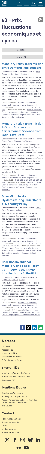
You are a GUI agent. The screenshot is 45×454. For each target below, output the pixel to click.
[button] (22, 327)
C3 (18, 180)
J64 (18, 246)
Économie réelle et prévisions (13, 117)
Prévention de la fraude (12, 360)
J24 (11, 246)
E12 (21, 107)
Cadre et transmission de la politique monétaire (20, 112)
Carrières (6, 346)
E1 (18, 107)
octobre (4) (21, 57)
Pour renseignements (11, 419)
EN (33, 3)
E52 (3, 109)
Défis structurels (8, 248)
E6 (32, 307)
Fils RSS (5, 425)
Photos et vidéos (9, 353)
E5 (39, 107)
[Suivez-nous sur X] (7, 441)
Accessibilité (7, 350)
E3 (32, 107)
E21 (21, 243)
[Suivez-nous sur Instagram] (23, 441)
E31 (35, 107)
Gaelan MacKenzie (22, 74)
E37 (37, 180)
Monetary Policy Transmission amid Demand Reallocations (22, 66)
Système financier (8, 187)
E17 (30, 180)
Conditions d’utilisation (12, 393)
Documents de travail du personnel (23, 105)
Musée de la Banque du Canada (16, 373)
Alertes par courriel (10, 422)
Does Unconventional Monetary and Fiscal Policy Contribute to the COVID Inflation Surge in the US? (20, 267)
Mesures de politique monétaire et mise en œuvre (21, 314)
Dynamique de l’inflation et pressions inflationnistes (21, 114)
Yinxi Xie (15, 279)
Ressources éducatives (12, 356)
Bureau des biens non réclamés (16, 376)
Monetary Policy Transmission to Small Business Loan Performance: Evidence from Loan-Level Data (22, 129)
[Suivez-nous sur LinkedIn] (38, 441)
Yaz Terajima (27, 141)
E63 (35, 307)
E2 (25, 107)
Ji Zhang (22, 279)
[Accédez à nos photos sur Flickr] (19, 449)
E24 (28, 107)
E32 (36, 243)
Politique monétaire (34, 109)
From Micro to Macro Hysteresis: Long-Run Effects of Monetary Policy (21, 200)
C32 (21, 180)
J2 (8, 246)
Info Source (7, 405)
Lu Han (11, 74)
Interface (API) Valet (10, 432)
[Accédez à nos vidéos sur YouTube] (26, 449)
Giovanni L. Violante (14, 210)
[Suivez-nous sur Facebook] (15, 441)
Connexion (8, 380)
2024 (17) (21, 50)
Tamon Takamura (14, 141)
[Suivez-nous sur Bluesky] (30, 441)
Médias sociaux (9, 429)
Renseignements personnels (15, 396)
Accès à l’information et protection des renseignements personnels (19, 401)
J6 (15, 246)
